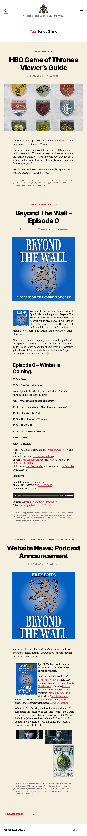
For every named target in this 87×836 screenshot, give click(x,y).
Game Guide (37, 180)
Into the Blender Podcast (54, 789)
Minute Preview (51, 518)
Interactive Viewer (57, 183)
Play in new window (33, 501)
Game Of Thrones (50, 180)
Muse (67, 789)
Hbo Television (21, 789)
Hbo (59, 180)
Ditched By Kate (23, 463)
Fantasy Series (21, 515)
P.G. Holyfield (38, 76)
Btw (48, 513)
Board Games (41, 783)
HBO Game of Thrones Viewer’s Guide (43, 64)
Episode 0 (69, 513)
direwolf (65, 783)
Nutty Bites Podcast (43, 456)
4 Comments (63, 229)
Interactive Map (43, 183)
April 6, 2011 (54, 564)
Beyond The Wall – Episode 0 (43, 217)
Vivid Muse (29, 794)
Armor (18, 180)
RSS (44, 505)
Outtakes (61, 518)
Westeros (41, 185)
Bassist (37, 513)
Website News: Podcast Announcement (43, 552)
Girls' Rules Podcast (59, 786)
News (37, 51)
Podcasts (25, 791)
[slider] (70, 495)
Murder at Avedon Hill (56, 450)
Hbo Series (20, 518)
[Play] (15, 495)
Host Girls (29, 518)
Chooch (54, 513)
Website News (67, 540)
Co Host (61, 513)
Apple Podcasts (32, 505)
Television (47, 51)
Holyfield (31, 789)
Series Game (26, 185)
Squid (34, 185)
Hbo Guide (27, 183)
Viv (45, 520)
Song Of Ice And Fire (35, 520)
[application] (43, 495)
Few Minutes (33, 515)
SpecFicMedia (18, 830)
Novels (18, 791)
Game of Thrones (59, 703)
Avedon (30, 513)
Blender (43, 513)
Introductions (39, 518)
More (51, 505)
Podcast (52, 205)
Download (51, 501)
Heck (34, 183)
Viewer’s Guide (62, 140)
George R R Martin (60, 515)
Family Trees (26, 180)
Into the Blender (30, 459)
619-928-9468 (45, 485)
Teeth (60, 791)
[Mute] (66, 495)
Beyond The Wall (38, 205)
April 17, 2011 (54, 76)
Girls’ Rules (68, 466)
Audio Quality (21, 513)
